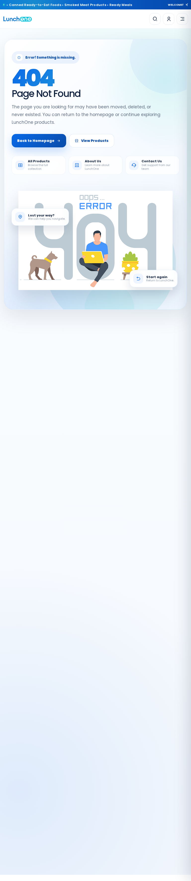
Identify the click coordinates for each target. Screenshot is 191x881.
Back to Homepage (35, 140)
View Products (94, 140)
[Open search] (155, 19)
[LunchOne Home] (17, 19)
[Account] (168, 19)
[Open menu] (182, 19)
